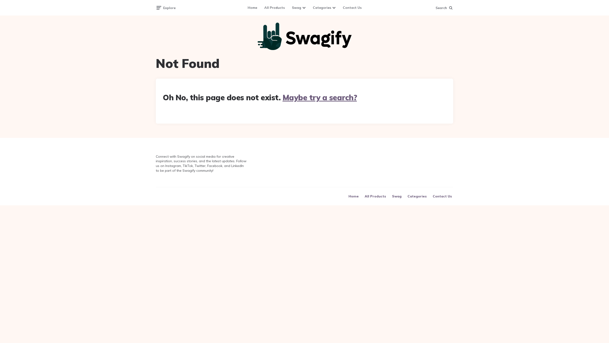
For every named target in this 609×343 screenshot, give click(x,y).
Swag (296, 7)
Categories (322, 7)
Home (252, 7)
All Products (274, 7)
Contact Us (352, 7)
